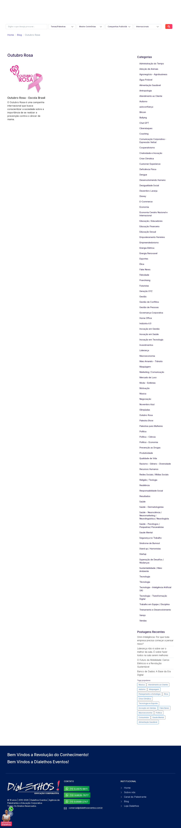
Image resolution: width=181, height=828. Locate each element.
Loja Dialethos (131, 805)
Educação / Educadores (150, 221)
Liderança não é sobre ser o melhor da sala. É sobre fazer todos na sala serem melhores (152, 652)
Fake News (144, 269)
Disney (142, 196)
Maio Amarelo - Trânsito (151, 361)
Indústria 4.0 (145, 323)
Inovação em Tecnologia (151, 339)
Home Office (145, 318)
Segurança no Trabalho (150, 538)
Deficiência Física (147, 169)
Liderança (144, 350)
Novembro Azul (146, 404)
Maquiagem (145, 366)
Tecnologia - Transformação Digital (153, 597)
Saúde (142, 501)
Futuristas (144, 286)
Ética (141, 264)
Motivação (144, 388)
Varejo (142, 615)
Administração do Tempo (151, 63)
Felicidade (144, 275)
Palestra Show (146, 420)
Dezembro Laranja (148, 191)
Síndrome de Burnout (149, 543)
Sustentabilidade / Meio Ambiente (150, 570)
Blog (19, 34)
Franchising (144, 280)
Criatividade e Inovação (150, 153)
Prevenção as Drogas (149, 447)
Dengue (143, 174)
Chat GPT (144, 123)
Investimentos (146, 345)
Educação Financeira (149, 226)
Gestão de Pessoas (149, 307)
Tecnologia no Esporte (148, 703)
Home (10, 34)
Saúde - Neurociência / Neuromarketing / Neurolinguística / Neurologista (154, 515)
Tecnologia (144, 576)
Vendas (143, 620)
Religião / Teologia (148, 480)
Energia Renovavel (148, 253)
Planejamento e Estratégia (149, 694)
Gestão (142, 296)
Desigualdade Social (149, 185)
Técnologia (144, 582)
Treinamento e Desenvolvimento (155, 609)
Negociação (145, 399)
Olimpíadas (144, 410)
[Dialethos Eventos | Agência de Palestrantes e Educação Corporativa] (34, 787)
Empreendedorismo (149, 242)
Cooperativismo (147, 147)
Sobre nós (129, 792)
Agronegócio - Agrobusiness (153, 74)
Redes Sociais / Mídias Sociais (154, 474)
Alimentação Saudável (150, 85)
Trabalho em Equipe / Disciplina (154, 604)
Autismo (143, 101)
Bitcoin (142, 112)
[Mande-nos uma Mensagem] (7, 817)
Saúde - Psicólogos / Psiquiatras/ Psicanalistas (151, 525)
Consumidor (144, 717)
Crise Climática (146, 158)
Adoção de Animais (148, 69)
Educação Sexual (147, 232)
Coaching (143, 133)
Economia (144, 207)
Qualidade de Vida (148, 458)
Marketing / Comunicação (151, 372)
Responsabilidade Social (151, 490)
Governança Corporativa (151, 312)
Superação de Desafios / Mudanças (151, 561)
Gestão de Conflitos (149, 302)
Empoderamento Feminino (152, 237)
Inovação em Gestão (149, 329)
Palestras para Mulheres (151, 426)
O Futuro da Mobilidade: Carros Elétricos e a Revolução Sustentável (153, 663)
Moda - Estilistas (147, 383)
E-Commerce (146, 201)
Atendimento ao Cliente (150, 96)
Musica (142, 393)
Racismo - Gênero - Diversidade (155, 464)
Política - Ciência (147, 437)
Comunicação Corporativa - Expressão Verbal (152, 141)
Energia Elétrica (146, 248)
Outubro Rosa (146, 415)
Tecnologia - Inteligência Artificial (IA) (155, 589)
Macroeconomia (147, 356)
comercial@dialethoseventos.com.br (86, 808)
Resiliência (144, 485)
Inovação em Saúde (149, 334)
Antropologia (145, 90)
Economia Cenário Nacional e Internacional (153, 214)
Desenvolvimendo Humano (152, 180)
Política (142, 431)
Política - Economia (148, 442)
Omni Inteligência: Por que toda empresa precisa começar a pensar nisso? (155, 640)
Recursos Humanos (148, 469)
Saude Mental (146, 532)
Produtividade (146, 453)
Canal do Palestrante (135, 796)
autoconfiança (146, 107)
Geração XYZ (145, 291)
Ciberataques (145, 128)
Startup (142, 554)
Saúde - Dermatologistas (151, 507)
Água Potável (145, 80)
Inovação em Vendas (147, 708)
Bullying (143, 117)
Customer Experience (149, 164)
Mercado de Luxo (148, 377)
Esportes (143, 258)
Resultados (144, 496)
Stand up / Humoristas (150, 548)
